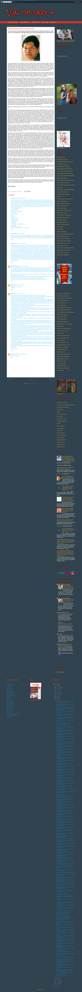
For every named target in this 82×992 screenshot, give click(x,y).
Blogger (43, 989)
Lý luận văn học (60, 428)
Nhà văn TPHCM (61, 444)
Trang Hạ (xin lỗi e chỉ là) (62, 252)
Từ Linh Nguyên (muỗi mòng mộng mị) (65, 312)
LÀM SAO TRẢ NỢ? (35, 22)
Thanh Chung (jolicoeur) (62, 201)
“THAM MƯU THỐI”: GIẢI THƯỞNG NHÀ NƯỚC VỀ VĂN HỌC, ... (64, 781)
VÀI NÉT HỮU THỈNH (60, 794)
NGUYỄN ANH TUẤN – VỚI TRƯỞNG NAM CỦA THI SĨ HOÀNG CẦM (64, 797)
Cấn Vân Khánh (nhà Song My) (64, 215)
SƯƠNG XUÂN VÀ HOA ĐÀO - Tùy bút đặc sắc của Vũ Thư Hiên (68, 601)
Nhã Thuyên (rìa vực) (61, 219)
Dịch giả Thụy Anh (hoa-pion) (63, 203)
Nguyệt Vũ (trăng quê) (62, 231)
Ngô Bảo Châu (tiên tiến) (62, 347)
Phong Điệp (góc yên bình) (63, 166)
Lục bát (58, 423)
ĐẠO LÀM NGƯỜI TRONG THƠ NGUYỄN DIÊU (65, 741)
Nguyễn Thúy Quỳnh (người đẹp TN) (65, 233)
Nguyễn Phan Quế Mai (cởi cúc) (64, 210)
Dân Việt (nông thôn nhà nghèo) (12, 714)
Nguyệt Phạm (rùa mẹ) (62, 212)
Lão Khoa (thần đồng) (62, 365)
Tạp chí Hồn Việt (60, 432)
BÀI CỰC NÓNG (45, 22)
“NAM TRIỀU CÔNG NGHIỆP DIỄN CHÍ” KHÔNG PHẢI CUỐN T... (64, 803)
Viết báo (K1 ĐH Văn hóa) (63, 407)
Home (31, 379)
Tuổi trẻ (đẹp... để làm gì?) (12, 706)
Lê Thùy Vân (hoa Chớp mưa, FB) (64, 171)
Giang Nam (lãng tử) (61, 316)
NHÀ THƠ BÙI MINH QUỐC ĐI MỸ (63, 865)
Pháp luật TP (9, 697)
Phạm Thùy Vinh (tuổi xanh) (63, 217)
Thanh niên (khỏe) (10, 707)
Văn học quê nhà (10, 694)
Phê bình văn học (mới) (62, 402)
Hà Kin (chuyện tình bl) (62, 178)
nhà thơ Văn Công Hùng (64, 584)
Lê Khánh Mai (60, 226)
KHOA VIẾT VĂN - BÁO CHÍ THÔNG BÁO (64, 958)
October (57, 690)
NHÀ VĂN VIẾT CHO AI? (61, 956)
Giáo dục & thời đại (10, 703)
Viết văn (59, 411)
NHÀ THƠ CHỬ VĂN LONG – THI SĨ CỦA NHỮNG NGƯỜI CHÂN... (64, 858)
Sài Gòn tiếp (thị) (10, 698)
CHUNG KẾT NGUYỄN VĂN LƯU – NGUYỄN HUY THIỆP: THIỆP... (65, 888)
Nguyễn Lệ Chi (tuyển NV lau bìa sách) (66, 185)
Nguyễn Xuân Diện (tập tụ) (63, 356)
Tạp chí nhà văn (60, 437)
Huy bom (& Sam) (61, 340)
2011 (56, 985)
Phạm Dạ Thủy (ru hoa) (62, 245)
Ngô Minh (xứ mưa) (61, 361)
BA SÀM (60, 634)
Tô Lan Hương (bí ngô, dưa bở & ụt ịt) (65, 180)
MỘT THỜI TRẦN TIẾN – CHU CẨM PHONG (65, 838)
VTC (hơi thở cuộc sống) (11, 715)
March (57, 979)
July (57, 696)
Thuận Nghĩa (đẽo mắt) (62, 349)
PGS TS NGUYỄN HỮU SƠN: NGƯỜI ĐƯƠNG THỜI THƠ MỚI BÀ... (65, 834)
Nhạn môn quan (9, 688)
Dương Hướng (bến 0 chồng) (63, 354)
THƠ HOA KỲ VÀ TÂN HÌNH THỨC (63, 915)
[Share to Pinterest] (29, 191)
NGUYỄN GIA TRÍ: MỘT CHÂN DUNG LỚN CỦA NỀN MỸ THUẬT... (64, 705)
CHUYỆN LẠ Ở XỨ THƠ (12, 22)
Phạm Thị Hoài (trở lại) (62, 205)
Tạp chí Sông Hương (61, 435)
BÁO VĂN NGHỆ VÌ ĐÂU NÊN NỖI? (63, 910)
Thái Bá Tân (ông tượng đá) (63, 335)
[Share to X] (27, 191)
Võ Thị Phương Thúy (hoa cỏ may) (65, 198)
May (57, 699)
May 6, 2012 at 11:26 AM (20, 198)
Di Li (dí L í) (59, 196)
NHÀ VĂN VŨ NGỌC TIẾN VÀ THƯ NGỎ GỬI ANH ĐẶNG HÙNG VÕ (65, 767)
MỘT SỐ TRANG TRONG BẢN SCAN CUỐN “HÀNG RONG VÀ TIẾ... (64, 702)
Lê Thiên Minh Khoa (61, 302)
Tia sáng (8, 700)
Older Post (51, 379)
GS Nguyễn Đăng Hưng (62, 321)
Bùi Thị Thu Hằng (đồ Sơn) (63, 224)
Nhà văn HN (59, 409)
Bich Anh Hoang (14, 266)
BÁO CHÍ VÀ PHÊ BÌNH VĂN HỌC (63, 951)
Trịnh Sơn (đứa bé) (61, 305)
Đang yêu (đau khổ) (10, 704)
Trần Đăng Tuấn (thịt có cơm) (63, 344)
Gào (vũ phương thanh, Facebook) (65, 173)
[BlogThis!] (26, 191)
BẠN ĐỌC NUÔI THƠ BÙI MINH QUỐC (64, 959)
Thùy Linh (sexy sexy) (62, 208)
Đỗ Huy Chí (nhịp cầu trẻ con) (63, 309)
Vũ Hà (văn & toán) (61, 363)
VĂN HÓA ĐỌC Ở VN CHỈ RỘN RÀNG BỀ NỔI (65, 882)
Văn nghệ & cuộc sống (62, 421)
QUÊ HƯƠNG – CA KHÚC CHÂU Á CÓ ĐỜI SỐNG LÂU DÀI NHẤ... (64, 837)
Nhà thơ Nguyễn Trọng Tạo (64, 644)
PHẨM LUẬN (60, 672)
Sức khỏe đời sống (10, 701)
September (58, 692)
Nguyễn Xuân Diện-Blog (64, 598)
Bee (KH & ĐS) (10, 712)
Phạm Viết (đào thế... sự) (62, 342)
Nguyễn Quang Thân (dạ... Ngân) (64, 323)
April (57, 978)
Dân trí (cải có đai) (10, 711)
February (58, 981)
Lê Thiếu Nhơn (60, 370)
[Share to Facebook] (28, 191)
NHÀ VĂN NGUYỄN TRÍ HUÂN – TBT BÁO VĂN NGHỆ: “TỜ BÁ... (64, 919)
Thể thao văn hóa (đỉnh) (11, 692)
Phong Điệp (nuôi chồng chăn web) (65, 161)
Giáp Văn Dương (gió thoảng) (63, 328)
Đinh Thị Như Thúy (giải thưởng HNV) (65, 189)
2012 (56, 685)
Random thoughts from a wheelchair (65, 613)
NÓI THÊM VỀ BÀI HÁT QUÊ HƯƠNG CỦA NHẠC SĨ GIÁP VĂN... (64, 772)
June (57, 698)
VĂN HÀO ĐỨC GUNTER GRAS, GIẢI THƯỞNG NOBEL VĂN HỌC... (63, 913)
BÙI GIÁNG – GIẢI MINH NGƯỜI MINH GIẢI (65, 707)
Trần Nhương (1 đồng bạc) (63, 368)
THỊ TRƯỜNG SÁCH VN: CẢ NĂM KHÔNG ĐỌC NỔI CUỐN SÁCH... (64, 971)
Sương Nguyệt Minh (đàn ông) (64, 307)
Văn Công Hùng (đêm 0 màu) (63, 293)
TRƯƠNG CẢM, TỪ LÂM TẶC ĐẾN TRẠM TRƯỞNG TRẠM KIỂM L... (64, 850)
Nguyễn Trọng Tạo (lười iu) (63, 295)
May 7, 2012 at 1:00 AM (20, 233)
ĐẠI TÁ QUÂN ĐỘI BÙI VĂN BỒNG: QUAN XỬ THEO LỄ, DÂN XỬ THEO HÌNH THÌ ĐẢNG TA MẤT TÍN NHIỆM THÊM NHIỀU (68, 459)
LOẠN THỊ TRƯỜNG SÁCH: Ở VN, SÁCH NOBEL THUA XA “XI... (64, 974)
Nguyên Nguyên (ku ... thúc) (63, 243)
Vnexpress (8, 717)
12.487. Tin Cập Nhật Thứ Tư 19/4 (65, 635)
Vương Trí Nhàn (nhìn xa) (62, 337)
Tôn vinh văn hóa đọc (62, 414)
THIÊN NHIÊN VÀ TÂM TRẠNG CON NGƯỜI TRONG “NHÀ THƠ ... (65, 903)
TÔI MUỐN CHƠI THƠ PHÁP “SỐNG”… (64, 917)
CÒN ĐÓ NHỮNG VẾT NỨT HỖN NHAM (64, 894)
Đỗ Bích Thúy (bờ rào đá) (62, 236)
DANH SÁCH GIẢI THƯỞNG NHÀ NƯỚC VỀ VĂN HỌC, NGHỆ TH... (65, 787)
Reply (12, 229)
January (57, 983)
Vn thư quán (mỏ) (10, 689)
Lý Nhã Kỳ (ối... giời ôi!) (62, 164)
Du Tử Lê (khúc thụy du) (62, 300)
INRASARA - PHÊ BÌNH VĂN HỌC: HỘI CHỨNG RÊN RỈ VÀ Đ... (64, 764)
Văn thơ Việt (60, 416)
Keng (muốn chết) (61, 157)
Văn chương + (31, 12)
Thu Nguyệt (59, 187)
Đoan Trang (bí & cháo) (62, 159)
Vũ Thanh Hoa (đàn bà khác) (63, 238)
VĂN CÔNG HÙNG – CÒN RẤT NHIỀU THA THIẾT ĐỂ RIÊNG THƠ (68, 587)
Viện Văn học (60, 430)
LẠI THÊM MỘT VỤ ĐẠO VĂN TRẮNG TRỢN (65, 863)
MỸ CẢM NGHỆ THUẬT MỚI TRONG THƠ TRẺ (65, 872)
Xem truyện (9, 683)
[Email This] (24, 191)
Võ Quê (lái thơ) (60, 333)
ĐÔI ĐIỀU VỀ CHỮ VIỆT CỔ (61, 975)
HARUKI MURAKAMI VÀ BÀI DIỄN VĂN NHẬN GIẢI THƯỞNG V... (64, 811)
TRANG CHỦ (53, 22)
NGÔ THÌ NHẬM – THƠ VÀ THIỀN (63, 725)
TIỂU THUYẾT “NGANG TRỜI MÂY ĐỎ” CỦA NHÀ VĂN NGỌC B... (65, 805)
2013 (56, 683)
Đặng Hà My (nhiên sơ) (62, 191)
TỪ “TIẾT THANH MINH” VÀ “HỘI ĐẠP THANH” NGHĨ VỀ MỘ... (64, 724)
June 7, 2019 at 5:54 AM (19, 293)
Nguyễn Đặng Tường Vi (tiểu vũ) (64, 168)
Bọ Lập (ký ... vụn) (61, 351)
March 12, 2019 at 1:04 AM (23, 266)
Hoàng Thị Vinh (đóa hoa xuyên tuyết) (65, 247)
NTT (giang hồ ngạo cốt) (62, 314)
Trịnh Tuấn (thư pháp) (62, 319)
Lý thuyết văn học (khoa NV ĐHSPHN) (65, 404)
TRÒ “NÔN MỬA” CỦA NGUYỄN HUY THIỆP (65, 938)
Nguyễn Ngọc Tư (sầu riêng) (63, 250)
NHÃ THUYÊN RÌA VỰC (24, 22)
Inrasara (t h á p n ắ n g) (62, 330)
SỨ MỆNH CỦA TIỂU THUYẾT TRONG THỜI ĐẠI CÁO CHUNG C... (65, 758)
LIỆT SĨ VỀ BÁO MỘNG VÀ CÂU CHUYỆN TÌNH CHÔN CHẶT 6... (64, 822)
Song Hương (60, 229)
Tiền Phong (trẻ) (10, 709)
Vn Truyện (9, 686)
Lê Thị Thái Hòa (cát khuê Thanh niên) (65, 175)
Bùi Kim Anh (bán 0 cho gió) (63, 194)
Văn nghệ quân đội (61, 439)
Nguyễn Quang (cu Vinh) (62, 358)
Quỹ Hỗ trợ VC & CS (61, 418)
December (58, 687)
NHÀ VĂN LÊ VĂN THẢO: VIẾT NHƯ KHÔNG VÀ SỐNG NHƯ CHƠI (65, 931)
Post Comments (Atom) (33, 383)
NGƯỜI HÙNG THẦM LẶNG (61, 893)
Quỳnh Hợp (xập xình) (62, 222)
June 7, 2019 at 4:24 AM (19, 284)
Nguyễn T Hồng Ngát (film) (63, 254)
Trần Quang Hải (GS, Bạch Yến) (64, 298)
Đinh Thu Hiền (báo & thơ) (63, 182)
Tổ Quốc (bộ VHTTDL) (11, 695)
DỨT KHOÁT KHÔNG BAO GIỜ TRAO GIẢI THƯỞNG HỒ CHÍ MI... (65, 965)
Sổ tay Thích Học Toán (63, 612)
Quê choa (60, 622)
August (57, 694)
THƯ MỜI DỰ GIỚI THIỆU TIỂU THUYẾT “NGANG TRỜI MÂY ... (64, 855)
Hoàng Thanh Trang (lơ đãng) (63, 240)
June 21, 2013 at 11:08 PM (21, 243)
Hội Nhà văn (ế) (60, 446)
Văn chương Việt (61, 425)
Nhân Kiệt (13, 284)
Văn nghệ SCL (60, 442)
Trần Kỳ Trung (60, 326)
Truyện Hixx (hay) (10, 691)
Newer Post (10, 379)
